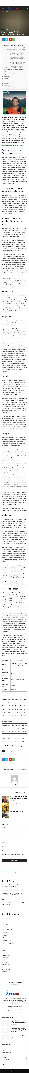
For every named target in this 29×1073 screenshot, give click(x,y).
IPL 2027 (5, 935)
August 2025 (5, 957)
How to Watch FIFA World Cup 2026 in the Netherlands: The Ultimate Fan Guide (11, 885)
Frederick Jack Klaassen (8, 769)
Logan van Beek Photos (17, 804)
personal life (7, 76)
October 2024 (5, 971)
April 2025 (4, 960)
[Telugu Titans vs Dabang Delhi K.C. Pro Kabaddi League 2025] (5, 1030)
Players (6, 29)
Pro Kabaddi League (8, 940)
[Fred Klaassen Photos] (5, 814)
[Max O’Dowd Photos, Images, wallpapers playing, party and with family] (5, 799)
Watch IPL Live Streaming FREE (10, 872)
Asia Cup (5, 924)
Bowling (11, 86)
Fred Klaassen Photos (16, 811)
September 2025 (6, 955)
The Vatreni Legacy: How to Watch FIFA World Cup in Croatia (14, 898)
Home (2, 11)
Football (5, 932)
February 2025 (5, 964)
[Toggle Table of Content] (24, 47)
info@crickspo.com (17, 1006)
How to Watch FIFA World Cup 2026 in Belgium (13, 890)
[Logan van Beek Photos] (5, 807)
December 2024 (6, 969)
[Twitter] (20, 1011)
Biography (6, 78)
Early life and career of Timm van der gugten (14, 67)
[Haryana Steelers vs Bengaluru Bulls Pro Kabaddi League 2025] (5, 1023)
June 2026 (4, 950)
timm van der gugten (18, 751)
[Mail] (16, 1011)
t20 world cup (9, 751)
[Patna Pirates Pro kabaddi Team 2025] (5, 1037)
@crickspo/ (15, 984)
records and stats (8, 85)
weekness (6, 83)
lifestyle (5, 80)
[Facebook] (8, 1011)
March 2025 (5, 962)
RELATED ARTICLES (7, 792)
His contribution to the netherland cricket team (13, 70)
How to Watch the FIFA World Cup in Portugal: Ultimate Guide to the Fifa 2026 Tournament (12, 894)
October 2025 (5, 953)
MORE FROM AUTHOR (19, 792)
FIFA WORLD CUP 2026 (9, 929)
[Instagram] (12, 1011)
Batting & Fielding (13, 88)
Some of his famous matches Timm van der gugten (14, 73)
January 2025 (5, 967)
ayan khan (4, 34)
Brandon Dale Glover (22, 769)
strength (6, 81)
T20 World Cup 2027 (8, 943)
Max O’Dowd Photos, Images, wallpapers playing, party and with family (18, 798)
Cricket (6, 11)
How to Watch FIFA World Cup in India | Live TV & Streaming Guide (13, 903)
